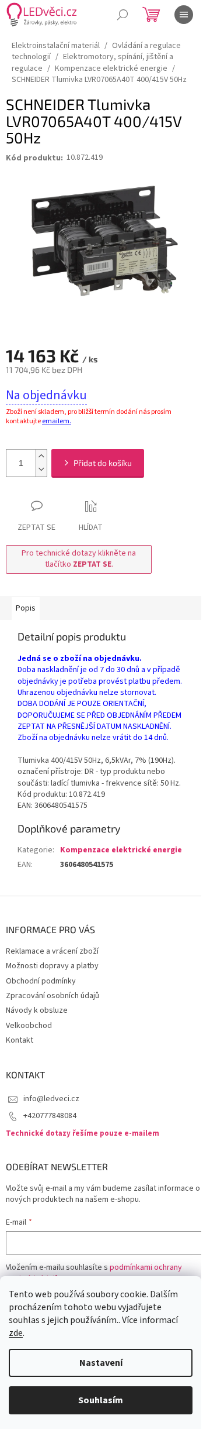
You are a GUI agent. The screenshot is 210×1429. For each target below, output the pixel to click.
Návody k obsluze (37, 1010)
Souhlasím (100, 1400)
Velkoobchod (29, 1026)
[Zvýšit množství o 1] (41, 456)
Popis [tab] (26, 608)
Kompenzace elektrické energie (121, 850)
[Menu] (183, 14)
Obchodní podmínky (41, 981)
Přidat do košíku (103, 463)
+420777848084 (49, 1116)
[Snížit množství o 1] (41, 470)
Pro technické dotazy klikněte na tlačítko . (79, 558)
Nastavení (101, 1362)
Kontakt (19, 1040)
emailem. (56, 421)
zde (16, 1333)
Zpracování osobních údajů (52, 996)
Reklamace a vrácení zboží (52, 951)
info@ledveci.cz (51, 1099)
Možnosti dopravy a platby (52, 966)
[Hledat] (122, 14)
